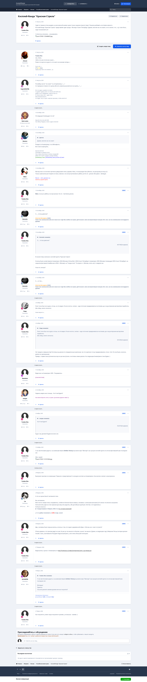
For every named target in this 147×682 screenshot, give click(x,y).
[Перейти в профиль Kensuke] (25, 213)
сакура (25, 398)
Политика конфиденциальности (30, 673)
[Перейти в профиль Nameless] (25, 372)
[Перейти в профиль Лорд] (25, 305)
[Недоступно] (43, 36)
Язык (18, 673)
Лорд (24, 311)
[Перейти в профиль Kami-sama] (25, 115)
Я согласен (127, 679)
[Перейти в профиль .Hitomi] (25, 55)
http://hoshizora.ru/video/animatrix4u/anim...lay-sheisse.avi (74, 550)
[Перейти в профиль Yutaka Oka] (25, 24)
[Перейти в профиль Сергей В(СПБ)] (25, 83)
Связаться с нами (43, 673)
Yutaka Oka (25, 30)
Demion (25, 141)
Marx (24, 177)
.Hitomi (25, 61)
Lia (25, 501)
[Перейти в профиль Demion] (25, 135)
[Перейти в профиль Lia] (25, 495)
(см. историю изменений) (65, 509)
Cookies (51, 673)
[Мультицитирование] (35, 75)
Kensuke (24, 219)
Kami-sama (25, 121)
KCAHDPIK (25, 579)
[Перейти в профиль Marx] (25, 171)
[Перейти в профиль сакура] (25, 392)
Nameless (25, 378)
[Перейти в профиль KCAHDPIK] (25, 573)
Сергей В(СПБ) (25, 89)
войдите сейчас (68, 634)
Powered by (123, 673)
